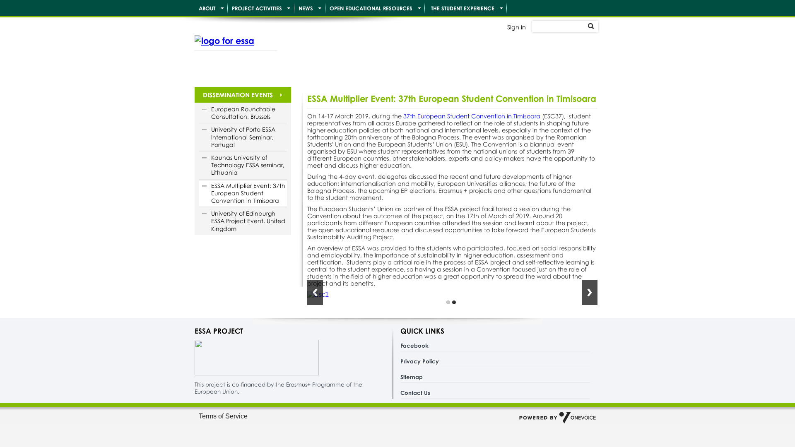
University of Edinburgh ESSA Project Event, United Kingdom (248, 221)
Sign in (516, 27)
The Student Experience (462, 8)
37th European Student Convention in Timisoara (471, 116)
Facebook (414, 345)
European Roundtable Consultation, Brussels (243, 113)
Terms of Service (223, 416)
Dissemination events (238, 95)
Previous (315, 292)
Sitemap (411, 376)
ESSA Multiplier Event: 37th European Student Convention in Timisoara (248, 193)
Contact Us (415, 392)
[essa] (236, 40)
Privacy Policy (419, 361)
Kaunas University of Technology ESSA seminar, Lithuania (247, 165)
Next (589, 292)
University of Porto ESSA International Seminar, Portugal (243, 137)
